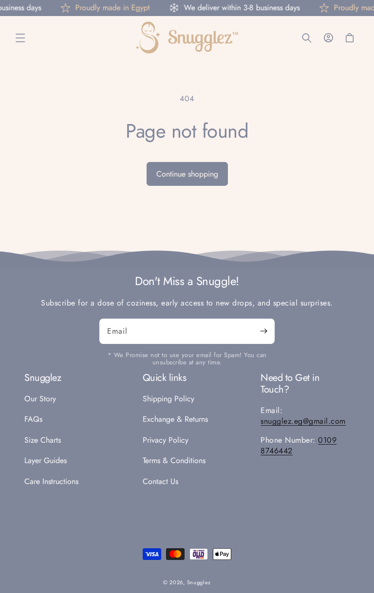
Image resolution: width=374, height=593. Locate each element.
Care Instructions (51, 481)
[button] (20, 38)
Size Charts (42, 440)
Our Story (40, 399)
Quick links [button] (165, 378)
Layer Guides (45, 460)
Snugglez (199, 582)
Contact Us (160, 481)
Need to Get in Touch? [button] (290, 383)
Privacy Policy (165, 440)
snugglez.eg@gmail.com (303, 421)
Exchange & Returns (175, 419)
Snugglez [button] (42, 378)
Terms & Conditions (174, 460)
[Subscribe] (263, 331)
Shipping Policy (168, 399)
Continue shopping (187, 174)
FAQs (33, 419)
